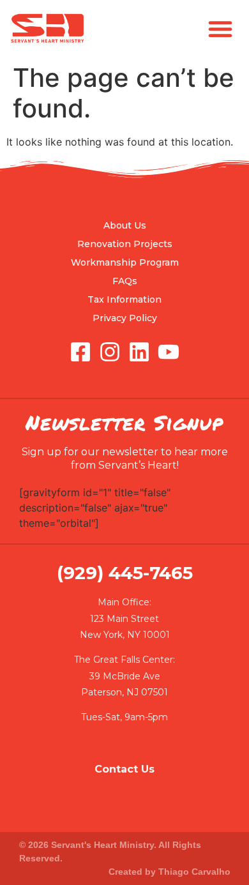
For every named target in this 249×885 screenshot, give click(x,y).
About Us (124, 225)
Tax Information (124, 299)
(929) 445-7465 (125, 573)
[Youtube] (168, 352)
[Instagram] (109, 352)
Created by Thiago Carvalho (169, 871)
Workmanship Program (125, 262)
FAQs (124, 281)
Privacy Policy (125, 318)
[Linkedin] (139, 352)
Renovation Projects (124, 244)
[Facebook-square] (80, 352)
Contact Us (124, 769)
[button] (220, 29)
